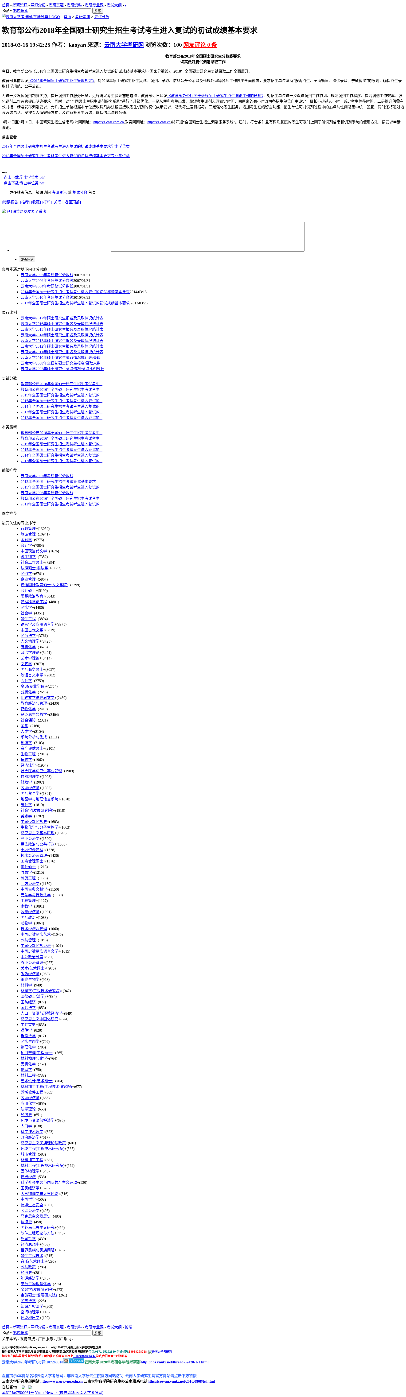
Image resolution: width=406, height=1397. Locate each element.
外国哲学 (28, 1239)
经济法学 (28, 765)
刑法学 (26, 743)
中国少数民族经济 (36, 946)
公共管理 (28, 940)
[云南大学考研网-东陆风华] (31, 17)
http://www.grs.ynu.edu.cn (61, 1381)
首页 (5, 5)
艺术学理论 (30, 658)
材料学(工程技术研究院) (41, 991)
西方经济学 (30, 884)
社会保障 (28, 720)
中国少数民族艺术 (36, 934)
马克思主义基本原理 (38, 833)
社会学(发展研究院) (37, 810)
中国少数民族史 (34, 822)
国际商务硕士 (32, 669)
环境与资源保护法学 (38, 1120)
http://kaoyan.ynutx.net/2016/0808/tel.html (181, 1381)
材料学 (26, 985)
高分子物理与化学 (36, 1284)
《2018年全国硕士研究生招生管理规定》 (61, 81)
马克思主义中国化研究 (39, 1019)
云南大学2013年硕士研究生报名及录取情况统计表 (62, 341)
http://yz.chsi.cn (159, 122)
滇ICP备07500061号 (18, 1393)
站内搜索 (20, 11)
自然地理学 (30, 777)
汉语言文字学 (32, 675)
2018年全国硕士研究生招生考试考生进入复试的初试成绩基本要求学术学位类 (66, 146)
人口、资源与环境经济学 (41, 1013)
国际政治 (28, 918)
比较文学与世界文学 (38, 698)
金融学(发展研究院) (37, 1290)
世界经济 (28, 1177)
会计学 (26, 681)
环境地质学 (30, 1318)
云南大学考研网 (124, 45)
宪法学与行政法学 (36, 895)
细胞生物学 (30, 980)
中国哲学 (28, 1199)
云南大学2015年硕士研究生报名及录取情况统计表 (62, 329)
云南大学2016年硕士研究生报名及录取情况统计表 (62, 324)
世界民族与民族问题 (38, 1250)
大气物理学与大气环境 (39, 1194)
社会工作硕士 (32, 562)
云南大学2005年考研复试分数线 (47, 275)
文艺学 (26, 664)
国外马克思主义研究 (38, 1228)
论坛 (128, 1327)
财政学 (26, 782)
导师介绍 (38, 5)
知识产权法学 (32, 1306)
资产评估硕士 (32, 748)
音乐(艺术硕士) (33, 1261)
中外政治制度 (32, 957)
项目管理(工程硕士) (37, 1053)
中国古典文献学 (34, 889)
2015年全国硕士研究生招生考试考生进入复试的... (61, 395)
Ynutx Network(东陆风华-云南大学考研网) (69, 1393)
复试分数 (101, 17)
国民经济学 (30, 1188)
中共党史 (28, 1025)
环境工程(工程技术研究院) (42, 1149)
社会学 (26, 613)
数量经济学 (30, 912)
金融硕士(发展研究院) (39, 1295)
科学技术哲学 (32, 1132)
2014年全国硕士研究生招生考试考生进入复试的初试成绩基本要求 (75, 292)
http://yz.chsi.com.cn (108, 122)
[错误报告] (10, 202)
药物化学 (28, 709)
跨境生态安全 (32, 1205)
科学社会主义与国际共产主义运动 (49, 1182)
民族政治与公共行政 (38, 844)
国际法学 (28, 1008)
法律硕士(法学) (34, 996)
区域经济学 (30, 788)
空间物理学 (30, 1312)
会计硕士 (28, 591)
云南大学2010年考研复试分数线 (47, 297)
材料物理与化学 (34, 1058)
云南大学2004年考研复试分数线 (47, 286)
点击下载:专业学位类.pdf (24, 183)
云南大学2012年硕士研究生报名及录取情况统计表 (62, 346)
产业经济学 (30, 839)
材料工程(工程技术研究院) (42, 1166)
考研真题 (56, 5)
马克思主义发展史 (36, 1216)
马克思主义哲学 (34, 715)
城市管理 (28, 1154)
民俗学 (26, 574)
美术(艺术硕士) (33, 968)
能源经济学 (30, 1278)
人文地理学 (30, 641)
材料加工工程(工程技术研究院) (46, 1087)
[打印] (47, 202)
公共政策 (28, 1267)
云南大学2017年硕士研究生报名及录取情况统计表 (62, 318)
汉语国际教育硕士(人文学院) (44, 585)
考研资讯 (19, 5)
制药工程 (28, 878)
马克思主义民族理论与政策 (43, 1143)
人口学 (26, 1126)
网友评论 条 (200, 45)
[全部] (7, 11)
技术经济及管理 (34, 856)
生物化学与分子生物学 (39, 827)
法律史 (26, 1222)
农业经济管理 (32, 963)
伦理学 (26, 1070)
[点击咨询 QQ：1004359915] (23, 1387)
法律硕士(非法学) (35, 568)
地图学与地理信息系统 (39, 799)
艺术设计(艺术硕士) (37, 1081)
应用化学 (28, 1104)
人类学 (26, 731)
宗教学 (26, 906)
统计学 (26, 805)
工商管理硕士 (32, 861)
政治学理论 (30, 653)
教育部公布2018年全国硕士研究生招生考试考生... (61, 384)
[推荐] (25, 202)
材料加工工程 (32, 1160)
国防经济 (28, 1002)
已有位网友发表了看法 (26, 211)
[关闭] (57, 202)
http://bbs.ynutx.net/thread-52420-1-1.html (174, 1362)
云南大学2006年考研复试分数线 (47, 281)
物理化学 (28, 1047)
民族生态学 (30, 1042)
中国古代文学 (32, 630)
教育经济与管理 (34, 703)
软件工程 (28, 619)
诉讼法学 (28, 1036)
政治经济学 (30, 974)
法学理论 (28, 1109)
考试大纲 (114, 5)
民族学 (26, 607)
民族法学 (28, 1301)
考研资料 (74, 5)
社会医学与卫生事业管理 (41, 771)
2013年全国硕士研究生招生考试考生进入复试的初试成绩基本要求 (76, 303)
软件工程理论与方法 (38, 1233)
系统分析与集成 (34, 737)
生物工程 (28, 754)
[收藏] (36, 202)
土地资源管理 (32, 850)
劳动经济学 (30, 1211)
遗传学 (26, 1030)
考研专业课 (94, 5)
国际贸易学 (30, 794)
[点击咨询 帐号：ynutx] (30, 1387)
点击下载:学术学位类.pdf (24, 177)
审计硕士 (28, 867)
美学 (24, 726)
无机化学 (28, 1064)
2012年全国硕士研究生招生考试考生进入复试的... (61, 418)
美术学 (26, 816)
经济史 (26, 1115)
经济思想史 (30, 1244)
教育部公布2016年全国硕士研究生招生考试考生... (61, 390)
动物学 (26, 923)
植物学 (26, 760)
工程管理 (28, 901)
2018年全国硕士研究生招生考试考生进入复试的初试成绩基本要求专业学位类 (66, 156)
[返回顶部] (72, 202)
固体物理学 (30, 1171)
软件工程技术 (32, 1256)
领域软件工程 (32, 1092)
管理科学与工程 (34, 602)
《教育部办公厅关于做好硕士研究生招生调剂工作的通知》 (215, 96)
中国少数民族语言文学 (39, 951)
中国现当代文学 (34, 551)
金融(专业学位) (33, 686)
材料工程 (28, 1075)
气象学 (26, 872)
